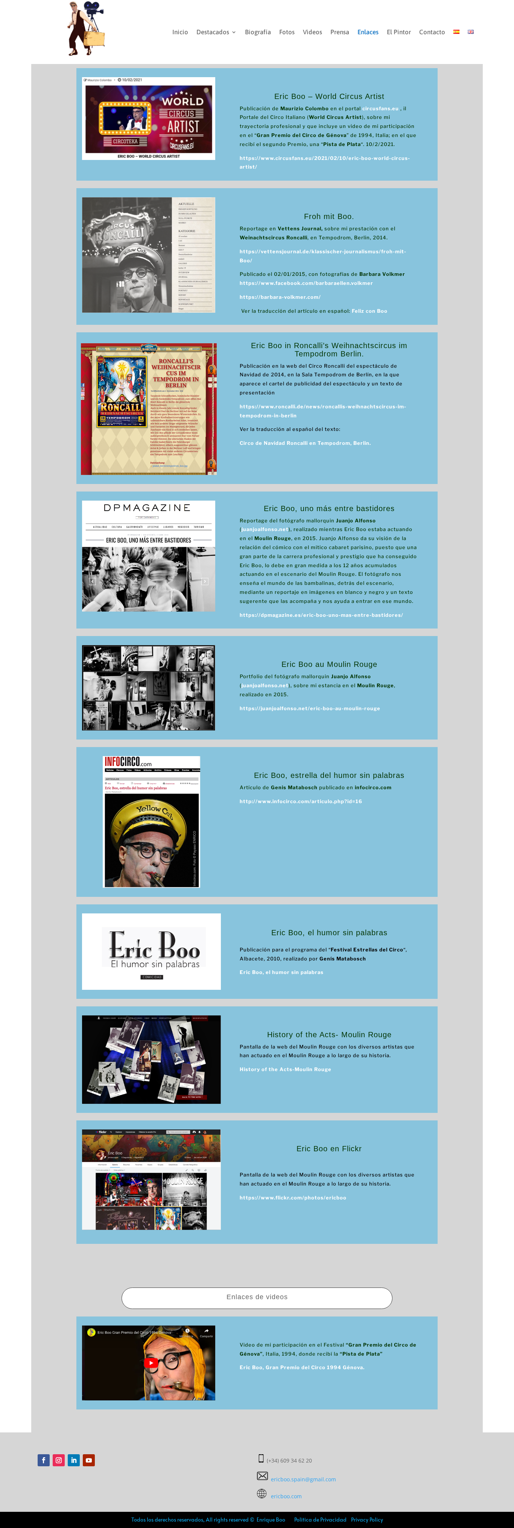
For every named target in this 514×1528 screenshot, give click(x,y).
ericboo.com (284, 1496)
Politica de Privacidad (320, 1519)
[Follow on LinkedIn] (74, 1460)
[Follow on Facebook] (44, 1460)
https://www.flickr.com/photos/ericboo (293, 1198)
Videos (312, 32)
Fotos (287, 32)
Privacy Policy (366, 1519)
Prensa (339, 32)
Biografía (258, 32)
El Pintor (399, 32)
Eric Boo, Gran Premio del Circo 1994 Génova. (302, 1367)
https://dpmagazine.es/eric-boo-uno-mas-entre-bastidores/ (321, 615)
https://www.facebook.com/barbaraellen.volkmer (306, 283)
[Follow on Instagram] (59, 1460)
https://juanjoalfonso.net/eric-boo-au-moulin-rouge (310, 708)
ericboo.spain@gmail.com (302, 1479)
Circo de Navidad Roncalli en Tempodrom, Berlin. (306, 443)
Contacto (432, 32)
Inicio (180, 32)
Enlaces (368, 32)
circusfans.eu (380, 108)
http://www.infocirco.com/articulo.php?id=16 (301, 801)
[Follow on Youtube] (89, 1460)
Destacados (212, 32)
